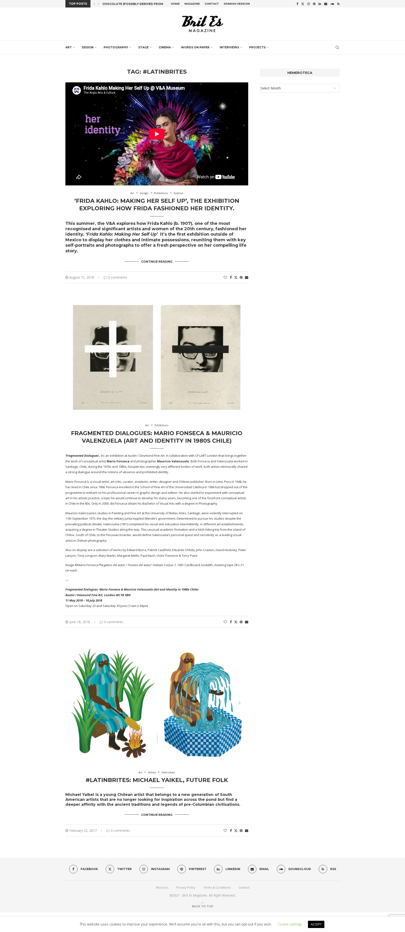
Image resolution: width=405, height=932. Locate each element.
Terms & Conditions (217, 887)
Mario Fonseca (75, 481)
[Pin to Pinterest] (241, 277)
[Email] (325, 4)
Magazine (192, 3)
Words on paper (195, 47)
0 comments (117, 277)
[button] (94, 4)
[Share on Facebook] (231, 277)
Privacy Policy (185, 887)
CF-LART (200, 455)
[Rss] (338, 4)
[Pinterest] (314, 4)
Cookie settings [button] (290, 924)
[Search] (337, 47)
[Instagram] (308, 4)
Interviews (229, 47)
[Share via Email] (246, 277)
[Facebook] (297, 4)
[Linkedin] (320, 4)
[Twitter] (302, 4)
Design (88, 47)
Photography (116, 47)
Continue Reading (156, 261)
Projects (257, 47)
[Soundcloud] (332, 4)
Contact (212, 3)
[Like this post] (225, 277)
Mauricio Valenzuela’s (81, 513)
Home (175, 3)
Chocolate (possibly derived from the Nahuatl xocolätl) (154, 4)
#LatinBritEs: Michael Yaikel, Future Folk (157, 780)
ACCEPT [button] (316, 924)
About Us (162, 887)
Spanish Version (237, 3)
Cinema (165, 47)
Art (68, 47)
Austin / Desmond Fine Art (146, 455)
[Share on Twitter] (235, 277)
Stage (143, 47)
